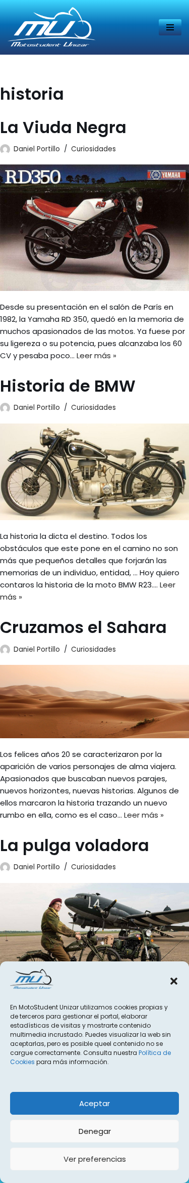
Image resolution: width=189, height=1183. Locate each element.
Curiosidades (93, 149)
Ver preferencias (95, 1159)
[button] (174, 981)
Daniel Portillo (37, 149)
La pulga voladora (74, 845)
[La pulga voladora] (94, 936)
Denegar (95, 1131)
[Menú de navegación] (170, 27)
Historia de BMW (68, 385)
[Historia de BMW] (94, 472)
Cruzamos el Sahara (83, 627)
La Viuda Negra (63, 127)
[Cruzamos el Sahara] (94, 701)
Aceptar (94, 1103)
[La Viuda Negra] (94, 227)
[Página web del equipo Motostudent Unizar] (52, 27)
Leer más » (96, 355)
